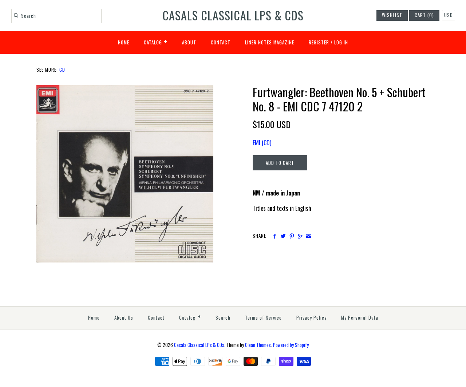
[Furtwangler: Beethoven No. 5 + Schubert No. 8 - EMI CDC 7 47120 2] (124, 89)
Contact (220, 42)
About (189, 42)
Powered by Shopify (291, 344)
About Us (123, 317)
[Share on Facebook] (274, 236)
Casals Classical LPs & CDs (199, 344)
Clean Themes (258, 344)
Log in (341, 42)
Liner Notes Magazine (269, 42)
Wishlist (392, 15)
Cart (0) (424, 15)
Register (319, 42)
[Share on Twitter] (283, 236)
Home (123, 42)
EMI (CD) (262, 142)
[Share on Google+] (300, 236)
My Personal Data (359, 317)
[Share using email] (308, 236)
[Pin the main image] (291, 236)
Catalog (155, 41)
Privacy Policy (311, 317)
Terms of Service (263, 317)
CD (62, 69)
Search (223, 317)
